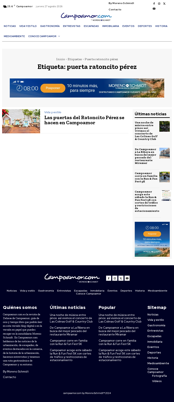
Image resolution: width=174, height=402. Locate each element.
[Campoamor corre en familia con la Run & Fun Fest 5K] (164, 177)
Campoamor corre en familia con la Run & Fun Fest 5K (146, 177)
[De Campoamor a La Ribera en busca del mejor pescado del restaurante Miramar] (164, 153)
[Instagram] (159, 3)
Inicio (60, 59)
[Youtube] (154, 8)
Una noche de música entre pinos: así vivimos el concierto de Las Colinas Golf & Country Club (146, 131)
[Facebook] (154, 3)
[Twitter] (164, 3)
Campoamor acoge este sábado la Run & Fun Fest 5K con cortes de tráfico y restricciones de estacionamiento (147, 201)
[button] (88, 44)
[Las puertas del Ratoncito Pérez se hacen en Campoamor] (21, 121)
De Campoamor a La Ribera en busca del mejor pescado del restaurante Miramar (145, 156)
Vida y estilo (52, 112)
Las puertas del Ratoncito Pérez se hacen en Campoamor (84, 120)
